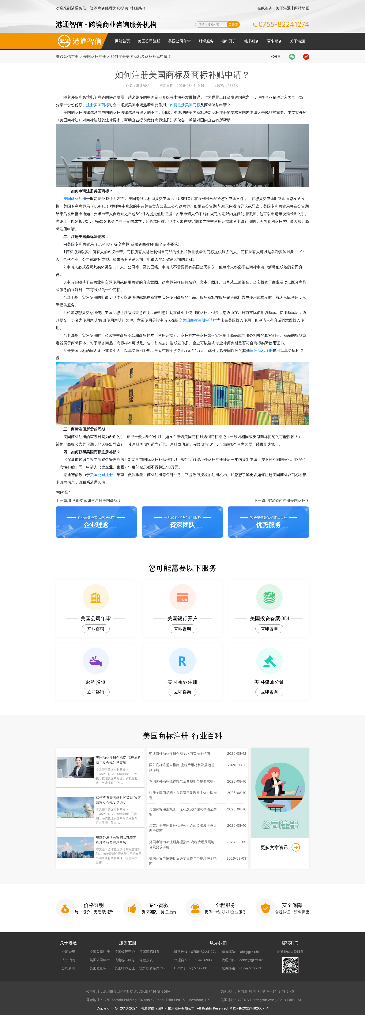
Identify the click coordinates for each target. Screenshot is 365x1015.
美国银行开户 (124, 952)
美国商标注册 (94, 56)
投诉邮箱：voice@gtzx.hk (242, 968)
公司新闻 (68, 968)
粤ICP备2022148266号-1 (249, 1008)
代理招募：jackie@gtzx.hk (242, 960)
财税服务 (206, 41)
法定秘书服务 (124, 960)
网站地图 (301, 8)
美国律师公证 (124, 968)
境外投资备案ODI (152, 968)
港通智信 (87, 41)
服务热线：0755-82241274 (195, 952)
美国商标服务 (149, 952)
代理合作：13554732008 (193, 960)
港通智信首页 (67, 56)
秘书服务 (251, 41)
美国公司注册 (149, 41)
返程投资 (146, 960)
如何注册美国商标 (185, 105)
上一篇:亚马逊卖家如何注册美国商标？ (88, 500)
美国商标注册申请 (197, 320)
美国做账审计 (100, 968)
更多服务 (274, 41)
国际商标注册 (261, 350)
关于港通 (283, 8)
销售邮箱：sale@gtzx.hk (241, 952)
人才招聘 (68, 960)
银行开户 (229, 41)
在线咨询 (264, 8)
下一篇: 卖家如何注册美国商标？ (281, 500)
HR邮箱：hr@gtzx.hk (190, 968)
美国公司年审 (179, 41)
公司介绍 (68, 952)
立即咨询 (95, 628)
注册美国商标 (97, 105)
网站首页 (122, 41)
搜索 (235, 24)
